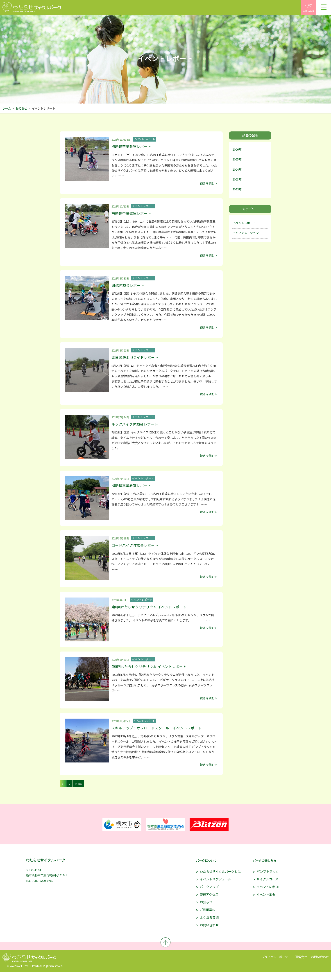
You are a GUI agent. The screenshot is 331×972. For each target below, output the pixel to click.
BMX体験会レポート (127, 285)
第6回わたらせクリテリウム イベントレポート (148, 606)
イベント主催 (265, 894)
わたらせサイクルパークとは (220, 871)
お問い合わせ (209, 925)
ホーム (6, 108)
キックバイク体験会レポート (134, 424)
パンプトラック (267, 871)
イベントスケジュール (215, 879)
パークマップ (209, 886)
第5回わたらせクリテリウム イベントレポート (148, 666)
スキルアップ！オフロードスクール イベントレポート (156, 727)
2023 (235, 179)
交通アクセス (209, 894)
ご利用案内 (207, 909)
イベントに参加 (267, 886)
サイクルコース (267, 879)
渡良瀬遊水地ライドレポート (134, 357)
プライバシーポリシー (276, 957)
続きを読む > (208, 183)
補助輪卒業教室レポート (131, 146)
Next (78, 783)
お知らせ (21, 108)
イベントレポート (244, 223)
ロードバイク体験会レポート (134, 545)
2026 (235, 149)
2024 (235, 169)
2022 (235, 189)
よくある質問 (209, 917)
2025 (235, 159)
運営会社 (301, 957)
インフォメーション (245, 233)
